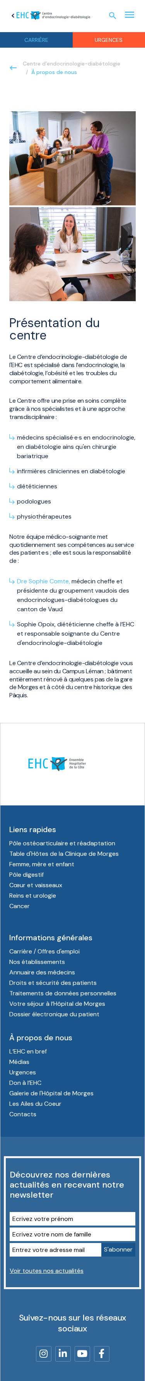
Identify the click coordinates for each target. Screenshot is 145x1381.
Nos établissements (37, 962)
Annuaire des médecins (42, 972)
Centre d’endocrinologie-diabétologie (71, 63)
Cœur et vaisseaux (35, 885)
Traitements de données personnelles (62, 993)
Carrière (36, 39)
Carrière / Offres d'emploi (44, 951)
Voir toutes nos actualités (47, 1271)
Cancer (19, 906)
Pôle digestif (26, 875)
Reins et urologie (32, 895)
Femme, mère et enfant (41, 864)
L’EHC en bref (28, 1051)
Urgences (22, 1072)
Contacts (22, 1114)
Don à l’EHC (25, 1083)
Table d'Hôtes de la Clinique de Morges (64, 854)
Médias (19, 1062)
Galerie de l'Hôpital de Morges (51, 1093)
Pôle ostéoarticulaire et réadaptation (62, 843)
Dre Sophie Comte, (43, 581)
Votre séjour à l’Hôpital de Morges (57, 1004)
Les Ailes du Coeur (35, 1104)
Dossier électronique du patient (54, 1014)
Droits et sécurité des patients (53, 983)
